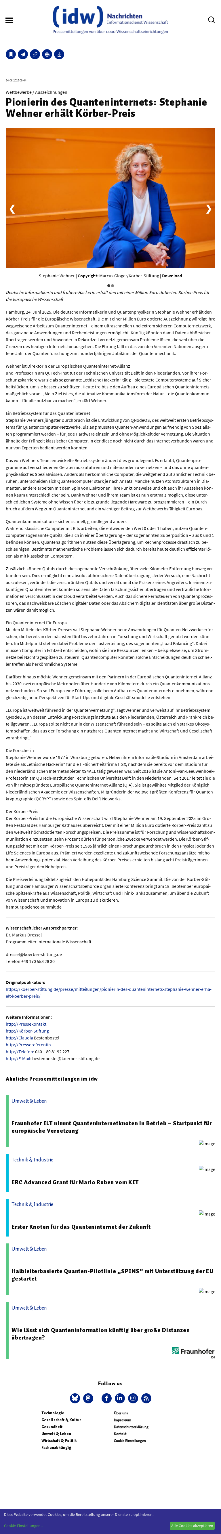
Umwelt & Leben (56, 1433)
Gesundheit (51, 1427)
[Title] (35, 54)
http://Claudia (19, 1038)
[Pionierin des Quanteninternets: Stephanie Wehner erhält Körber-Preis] (23, 54)
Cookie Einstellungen (130, 1440)
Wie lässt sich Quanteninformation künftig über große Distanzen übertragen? (101, 1334)
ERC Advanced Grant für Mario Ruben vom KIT (75, 1182)
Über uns (121, 1413)
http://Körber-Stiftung (27, 1031)
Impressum (122, 1419)
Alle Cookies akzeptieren (192, 1525)
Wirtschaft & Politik (59, 1440)
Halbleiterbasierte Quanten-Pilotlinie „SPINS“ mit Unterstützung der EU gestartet (113, 1275)
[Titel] (11, 54)
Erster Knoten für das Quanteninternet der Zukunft (81, 1226)
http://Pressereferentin (28, 1045)
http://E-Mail (18, 1058)
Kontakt (120, 1433)
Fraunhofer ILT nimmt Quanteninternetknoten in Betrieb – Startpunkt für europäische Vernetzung (112, 1127)
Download (172, 275)
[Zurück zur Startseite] (110, 20)
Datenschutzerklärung (131, 1426)
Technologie (52, 1413)
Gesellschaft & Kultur (61, 1420)
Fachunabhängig (56, 1447)
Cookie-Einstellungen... (23, 1525)
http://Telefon (19, 1051)
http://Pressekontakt (26, 1024)
